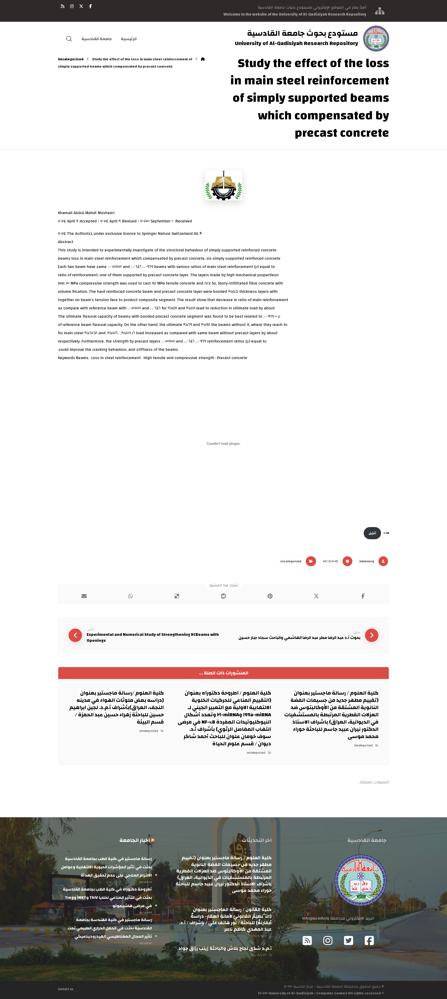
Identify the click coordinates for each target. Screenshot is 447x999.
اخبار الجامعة (135, 840)
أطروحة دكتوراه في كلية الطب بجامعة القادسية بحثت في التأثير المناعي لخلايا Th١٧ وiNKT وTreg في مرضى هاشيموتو (107, 897)
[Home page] (203, 59)
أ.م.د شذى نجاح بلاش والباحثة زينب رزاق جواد (225, 948)
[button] (90, 6)
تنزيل (372, 533)
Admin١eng (366, 561)
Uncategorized (290, 561)
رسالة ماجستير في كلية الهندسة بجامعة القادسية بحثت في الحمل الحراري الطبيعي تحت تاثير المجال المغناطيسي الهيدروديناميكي (110, 928)
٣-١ (386, 533)
